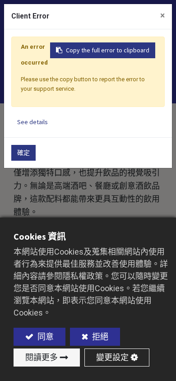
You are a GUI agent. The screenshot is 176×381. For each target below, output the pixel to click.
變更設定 (112, 357)
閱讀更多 (41, 357)
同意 (45, 336)
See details (32, 122)
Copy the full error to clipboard (107, 50)
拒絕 (99, 336)
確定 (23, 153)
